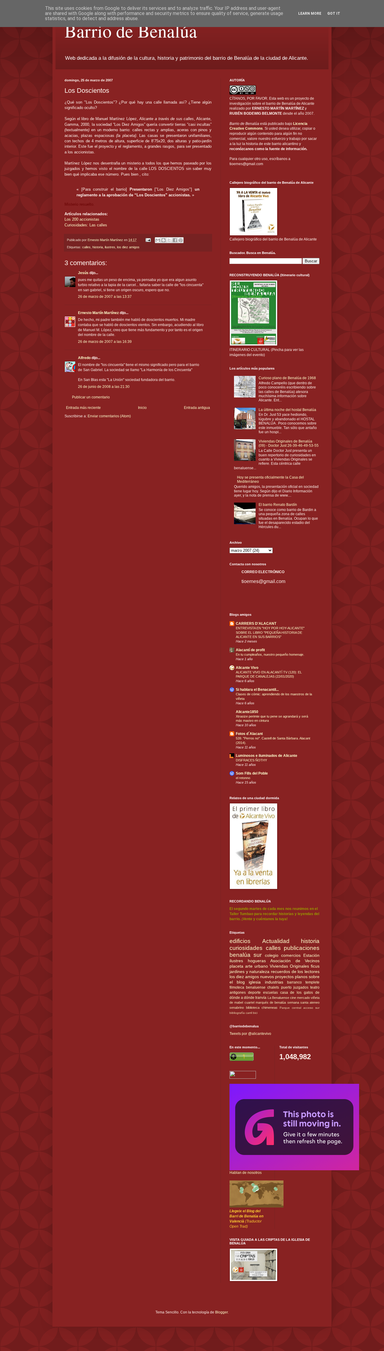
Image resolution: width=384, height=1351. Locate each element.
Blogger (221, 1312)
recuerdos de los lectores (295, 971)
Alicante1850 (247, 712)
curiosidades (246, 948)
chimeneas (270, 1007)
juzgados (300, 987)
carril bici (251, 1012)
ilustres (110, 247)
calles (86, 247)
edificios (240, 941)
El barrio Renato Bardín (278, 505)
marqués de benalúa (271, 1002)
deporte (254, 992)
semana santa (297, 1002)
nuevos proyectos (277, 976)
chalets (273, 987)
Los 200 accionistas (81, 219)
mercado (303, 997)
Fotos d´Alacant (249, 734)
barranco (294, 982)
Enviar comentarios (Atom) (109, 416)
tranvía (260, 998)
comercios (291, 955)
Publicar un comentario (91, 397)
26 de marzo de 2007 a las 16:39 (105, 342)
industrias (274, 982)
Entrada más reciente (83, 408)
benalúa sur (246, 955)
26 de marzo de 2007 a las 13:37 (105, 297)
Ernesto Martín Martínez (98, 313)
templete (312, 982)
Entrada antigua (197, 408)
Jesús (83, 273)
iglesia (255, 982)
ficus (315, 966)
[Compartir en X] (169, 240)
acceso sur (311, 1007)
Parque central (290, 1007)
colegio (271, 955)
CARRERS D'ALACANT (256, 623)
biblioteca (253, 1007)
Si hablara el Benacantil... (257, 690)
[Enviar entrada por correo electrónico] (148, 240)
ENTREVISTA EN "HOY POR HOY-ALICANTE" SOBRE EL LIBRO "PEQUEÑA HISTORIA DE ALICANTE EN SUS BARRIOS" (270, 632)
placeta (236, 966)
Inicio (142, 408)
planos (301, 976)
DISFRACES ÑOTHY (251, 760)
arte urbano (256, 966)
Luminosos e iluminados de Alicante (266, 756)
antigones (238, 992)
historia (97, 247)
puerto (286, 987)
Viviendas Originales (289, 966)
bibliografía (237, 1012)
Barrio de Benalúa (130, 31)
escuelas (270, 992)
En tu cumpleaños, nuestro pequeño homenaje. (270, 654)
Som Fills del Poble (252, 773)
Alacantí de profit (250, 650)
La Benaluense (278, 997)
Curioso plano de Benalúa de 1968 (287, 378)
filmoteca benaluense (248, 987)
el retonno (243, 778)
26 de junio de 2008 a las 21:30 (104, 387)
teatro (315, 987)
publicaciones (302, 948)
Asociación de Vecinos (295, 960)
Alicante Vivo (247, 668)
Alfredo (84, 358)
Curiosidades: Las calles (85, 225)
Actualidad (276, 941)
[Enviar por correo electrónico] (158, 240)
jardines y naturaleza (249, 971)
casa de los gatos (296, 992)
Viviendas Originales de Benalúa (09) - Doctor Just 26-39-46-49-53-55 (289, 443)
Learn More (309, 13)
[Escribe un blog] (163, 240)
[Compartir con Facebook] (175, 240)
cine (293, 997)
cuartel (249, 1002)
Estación (311, 955)
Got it (333, 13)
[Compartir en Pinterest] (181, 240)
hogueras (257, 960)
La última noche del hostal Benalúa (287, 410)
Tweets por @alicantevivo (250, 1034)
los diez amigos (128, 247)
